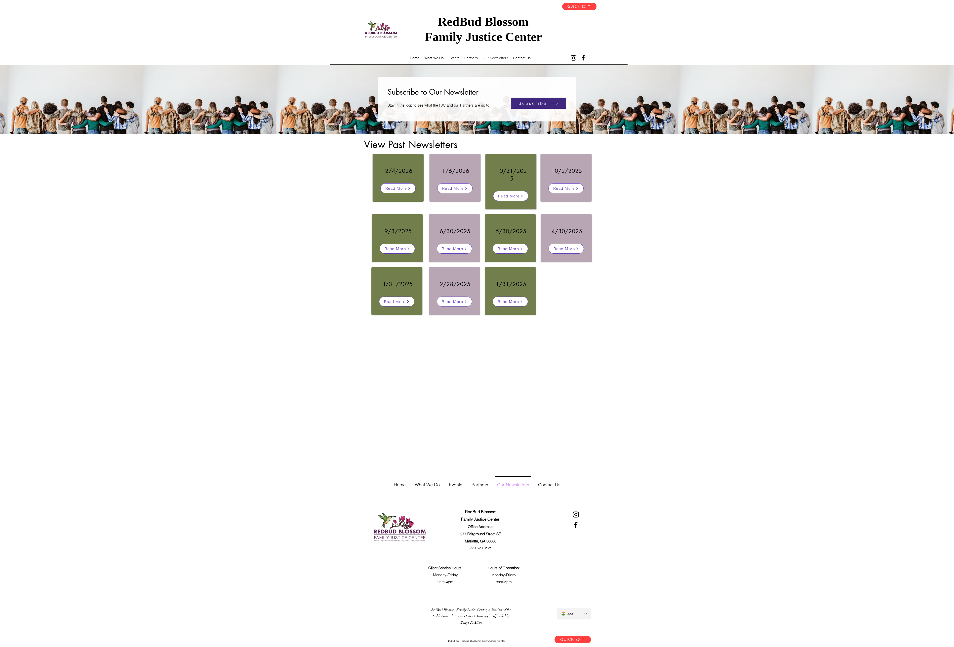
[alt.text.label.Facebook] (583, 57)
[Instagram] (573, 57)
